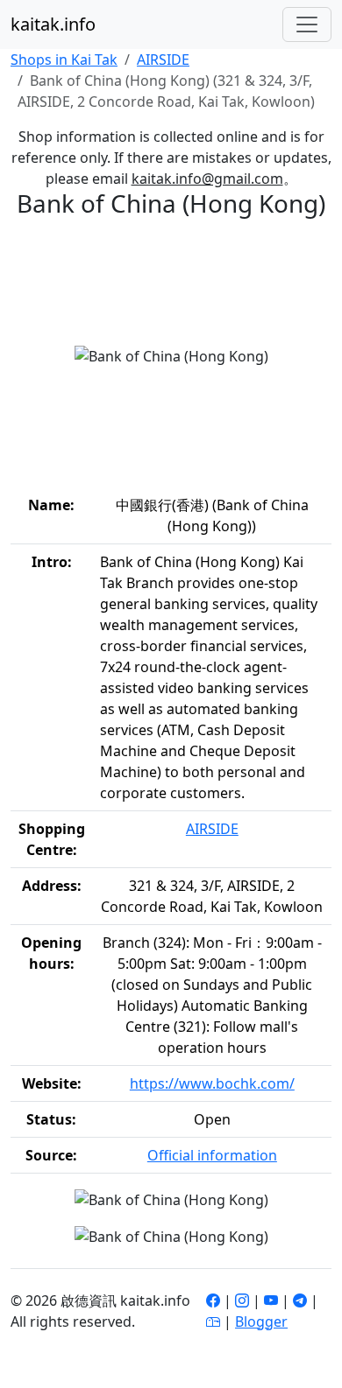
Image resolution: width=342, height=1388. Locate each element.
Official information (212, 1155)
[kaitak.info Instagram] (242, 1300)
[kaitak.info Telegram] (300, 1300)
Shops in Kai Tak (64, 59)
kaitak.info (53, 24)
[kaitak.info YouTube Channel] (271, 1300)
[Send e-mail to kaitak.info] (213, 1321)
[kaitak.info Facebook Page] (213, 1300)
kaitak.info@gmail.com (207, 178)
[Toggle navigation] (306, 24)
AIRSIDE (163, 59)
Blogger (261, 1321)
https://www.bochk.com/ (212, 1083)
